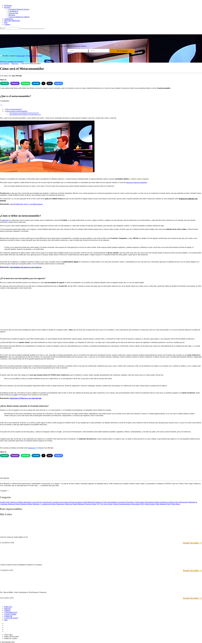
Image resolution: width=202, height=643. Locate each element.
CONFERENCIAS (10, 612)
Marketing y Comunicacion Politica (44, 504)
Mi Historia (8, 5)
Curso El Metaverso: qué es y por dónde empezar (26, 204)
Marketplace (61, 504)
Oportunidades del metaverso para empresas (26, 267)
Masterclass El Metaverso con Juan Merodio (25, 398)
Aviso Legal (20, 56)
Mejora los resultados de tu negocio (11, 62)
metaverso (5, 220)
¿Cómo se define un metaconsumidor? (16, 111)
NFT (98, 504)
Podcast (115, 504)
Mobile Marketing (79, 504)
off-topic (110, 504)
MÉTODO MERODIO (12, 21)
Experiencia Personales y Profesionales (131, 502)
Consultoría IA (13, 11)
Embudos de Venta (101, 502)
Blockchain (27, 502)
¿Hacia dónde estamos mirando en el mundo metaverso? (25, 114)
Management (183, 502)
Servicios (7, 7)
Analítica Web (4, 502)
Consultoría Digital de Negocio (18, 9)
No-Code (103, 504)
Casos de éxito (13, 13)
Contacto (7, 24)
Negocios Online (90, 504)
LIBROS (7, 610)
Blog (5, 22)
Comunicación (47, 502)
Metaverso (68, 504)
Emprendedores (113, 502)
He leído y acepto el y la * (23, 56)
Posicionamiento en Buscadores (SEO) (131, 504)
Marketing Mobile (26, 504)
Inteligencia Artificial (167, 502)
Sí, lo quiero (122, 51)
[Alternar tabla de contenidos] (1, 105)
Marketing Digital (14, 504)
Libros (177, 502)
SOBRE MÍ (8, 616)
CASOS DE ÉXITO (11, 618)
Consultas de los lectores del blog (63, 502)
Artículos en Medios (16, 502)
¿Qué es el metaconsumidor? (13, 109)
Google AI (58, 83)
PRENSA (7, 608)
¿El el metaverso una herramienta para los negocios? (24, 113)
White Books (175, 504)
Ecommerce (79, 502)
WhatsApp (25, 83)
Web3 (169, 504)
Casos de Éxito (37, 502)
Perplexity (15, 83)
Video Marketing (161, 504)
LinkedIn (36, 83)
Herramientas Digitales (152, 502)
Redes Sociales (150, 504)
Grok (49, 83)
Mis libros (11, 15)
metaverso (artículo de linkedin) (136, 182)
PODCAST (8, 607)
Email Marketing (88, 502)
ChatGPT (4, 83)
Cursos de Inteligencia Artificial (18, 17)
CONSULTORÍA (10, 614)
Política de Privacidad (34, 56)
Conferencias (8, 19)
